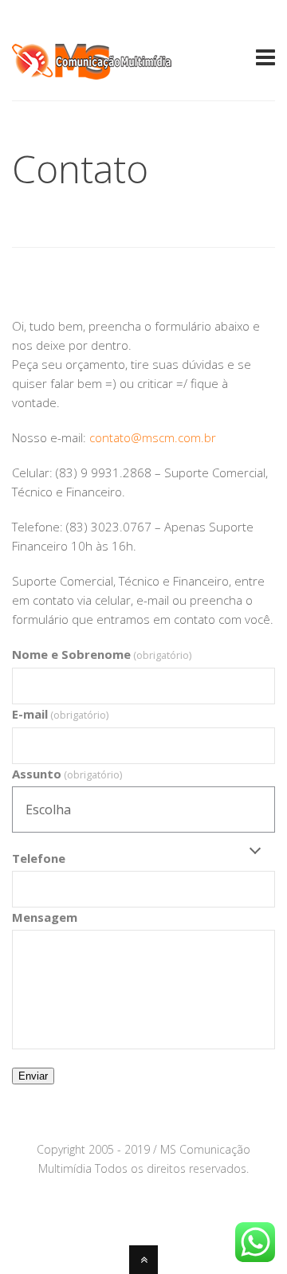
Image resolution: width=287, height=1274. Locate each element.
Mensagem (44, 917)
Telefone (38, 858)
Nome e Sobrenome (101, 654)
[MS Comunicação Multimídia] (91, 70)
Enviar (33, 1076)
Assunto (67, 774)
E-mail (60, 714)
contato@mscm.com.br (152, 437)
